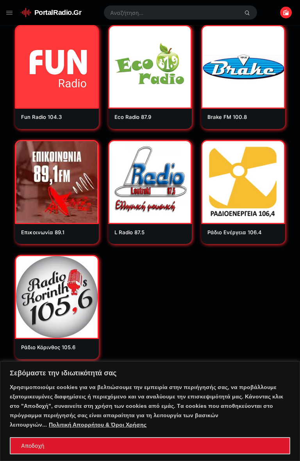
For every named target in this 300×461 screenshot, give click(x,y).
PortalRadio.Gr (58, 12)
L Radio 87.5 (129, 232)
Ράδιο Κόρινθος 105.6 (48, 347)
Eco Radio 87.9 (132, 117)
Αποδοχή (32, 445)
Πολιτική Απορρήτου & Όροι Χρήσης (97, 425)
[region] (150, 411)
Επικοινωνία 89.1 (42, 232)
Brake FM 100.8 (227, 117)
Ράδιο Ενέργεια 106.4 (234, 232)
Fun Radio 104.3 (41, 117)
